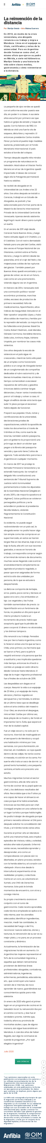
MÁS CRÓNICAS (23, 1061)
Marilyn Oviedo (13, 28)
